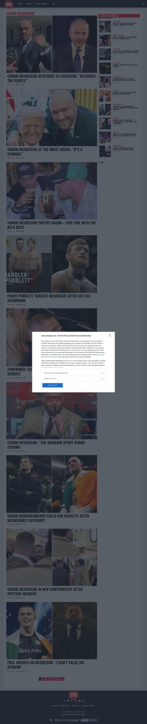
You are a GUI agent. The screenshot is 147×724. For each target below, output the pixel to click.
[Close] (111, 336)
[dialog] (73, 362)
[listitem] (73, 373)
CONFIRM (52, 385)
